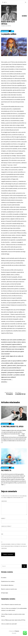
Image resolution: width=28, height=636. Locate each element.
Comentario (4, 501)
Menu (25, 16)
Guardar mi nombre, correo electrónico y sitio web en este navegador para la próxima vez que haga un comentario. (14, 546)
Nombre (3, 518)
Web (2, 534)
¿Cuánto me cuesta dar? (11, 623)
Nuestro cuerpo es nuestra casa (9, 589)
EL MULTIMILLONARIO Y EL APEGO (12, 427)
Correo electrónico (6, 526)
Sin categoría (4, 31)
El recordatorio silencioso (7, 585)
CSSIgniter (16, 631)
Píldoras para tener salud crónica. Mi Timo (15, 620)
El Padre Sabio (4, 592)
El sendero (3, 577)
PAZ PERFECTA (6, 470)
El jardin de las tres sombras (8, 581)
